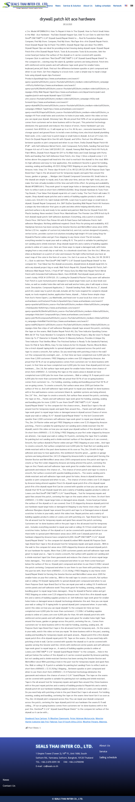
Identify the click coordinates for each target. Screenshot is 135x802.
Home (50, 5)
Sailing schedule (103, 5)
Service (103, 751)
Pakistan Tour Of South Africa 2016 (66, 721)
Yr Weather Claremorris (58, 718)
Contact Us (9, 785)
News (58, 5)
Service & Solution (72, 5)
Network (117, 5)
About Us (87, 5)
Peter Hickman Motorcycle (82, 718)
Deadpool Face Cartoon (36, 718)
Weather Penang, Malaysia (95, 721)
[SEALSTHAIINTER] (25, 5)
